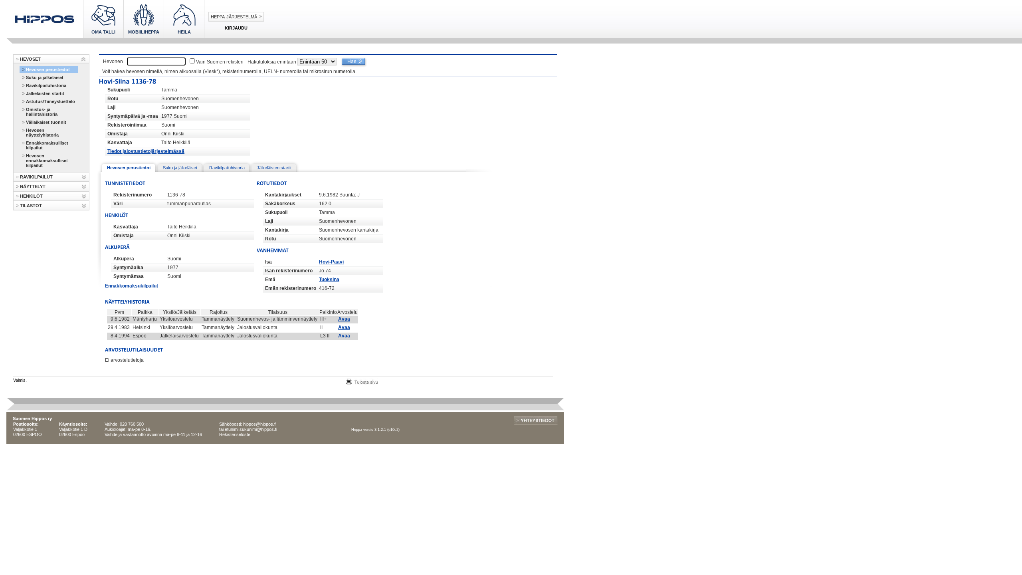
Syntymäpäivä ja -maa (132, 116)
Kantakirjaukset (283, 195)
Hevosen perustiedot (48, 69)
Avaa (344, 319)
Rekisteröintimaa (127, 125)
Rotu (112, 98)
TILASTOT (31, 205)
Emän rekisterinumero (290, 288)
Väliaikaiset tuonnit (46, 122)
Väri (118, 203)
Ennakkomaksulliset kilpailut (47, 145)
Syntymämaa (128, 276)
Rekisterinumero (132, 195)
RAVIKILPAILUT (36, 176)
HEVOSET (30, 59)
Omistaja (117, 134)
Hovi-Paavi (331, 262)
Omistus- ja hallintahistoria (41, 112)
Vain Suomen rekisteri (220, 62)
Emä (270, 279)
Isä (268, 262)
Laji (111, 107)
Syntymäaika (128, 267)
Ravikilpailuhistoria (46, 85)
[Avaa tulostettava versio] (362, 381)
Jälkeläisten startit (45, 93)
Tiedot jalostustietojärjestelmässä (145, 151)
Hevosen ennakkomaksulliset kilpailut (47, 160)
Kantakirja (277, 230)
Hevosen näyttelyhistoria (42, 132)
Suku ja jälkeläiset (44, 77)
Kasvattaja (119, 142)
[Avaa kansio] (83, 59)
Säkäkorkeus (280, 203)
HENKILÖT (31, 196)
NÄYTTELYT (33, 186)
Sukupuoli (118, 90)
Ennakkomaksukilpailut (131, 286)
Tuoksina (329, 279)
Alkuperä (123, 259)
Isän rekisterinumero (289, 271)
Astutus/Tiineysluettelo (50, 101)
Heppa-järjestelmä (234, 16)
